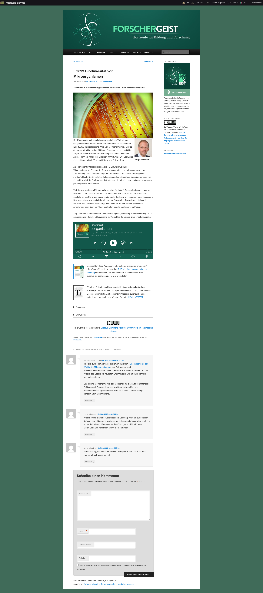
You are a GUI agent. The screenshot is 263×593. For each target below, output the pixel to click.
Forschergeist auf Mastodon (175, 153)
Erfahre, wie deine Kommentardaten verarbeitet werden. (109, 583)
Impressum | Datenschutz (143, 52)
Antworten (89, 400)
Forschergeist (79, 52)
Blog (91, 52)
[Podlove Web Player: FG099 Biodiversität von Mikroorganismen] (113, 240)
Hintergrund (124, 52)
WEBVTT (139, 297)
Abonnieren (101, 52)
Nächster (148, 61)
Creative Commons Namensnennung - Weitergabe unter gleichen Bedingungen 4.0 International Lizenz (175, 138)
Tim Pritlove (107, 81)
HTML (131, 297)
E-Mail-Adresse (86, 544)
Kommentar (84, 493)
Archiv (112, 52)
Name (83, 531)
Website (82, 558)
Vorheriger (78, 61)
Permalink (77, 340)
